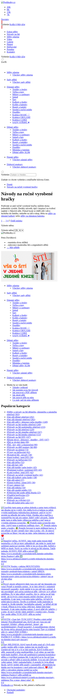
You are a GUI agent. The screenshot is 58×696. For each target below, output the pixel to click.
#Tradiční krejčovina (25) (18, 495)
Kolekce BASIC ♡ (21, 115)
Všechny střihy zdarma (22, 75)
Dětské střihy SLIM (21, 152)
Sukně (15, 97)
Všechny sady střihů (21, 82)
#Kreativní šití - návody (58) (19, 455)
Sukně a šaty (18, 137)
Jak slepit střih (18, 395)
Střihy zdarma (13, 37)
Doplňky (16, 112)
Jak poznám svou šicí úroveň (25, 390)
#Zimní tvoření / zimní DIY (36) (21, 482)
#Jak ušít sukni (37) (15, 480)
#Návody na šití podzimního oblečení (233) (26, 427)
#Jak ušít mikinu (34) (16, 487)
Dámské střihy (13, 87)
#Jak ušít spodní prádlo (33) (19, 490)
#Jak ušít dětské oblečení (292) (20, 417)
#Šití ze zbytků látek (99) (18, 442)
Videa (9, 39)
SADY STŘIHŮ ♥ (20, 122)
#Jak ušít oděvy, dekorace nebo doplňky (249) (27, 422)
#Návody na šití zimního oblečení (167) (24, 432)
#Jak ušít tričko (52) (15, 462)
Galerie (10, 42)
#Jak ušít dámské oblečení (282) (21, 419)
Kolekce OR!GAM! (21, 117)
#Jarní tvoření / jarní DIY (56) (20, 457)
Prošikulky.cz (7, 685)
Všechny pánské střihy (22, 159)
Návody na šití (13, 34)
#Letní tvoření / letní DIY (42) (20, 472)
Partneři (10, 692)
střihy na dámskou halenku (32, 216)
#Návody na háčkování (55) (19, 460)
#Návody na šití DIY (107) (19, 437)
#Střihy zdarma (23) (15, 498)
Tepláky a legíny (19, 89)
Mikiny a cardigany (21, 94)
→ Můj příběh (13, 247)
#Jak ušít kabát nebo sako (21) (20, 503)
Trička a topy (18, 92)
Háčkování (11, 47)
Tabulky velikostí (20, 387)
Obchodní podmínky (16, 690)
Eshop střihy (12, 32)
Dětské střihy (12, 127)
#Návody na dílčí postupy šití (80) (22, 447)
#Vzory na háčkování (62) (18, 452)
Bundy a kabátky (20, 142)
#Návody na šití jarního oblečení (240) (24, 424)
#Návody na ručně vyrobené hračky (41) (25, 475)
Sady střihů (12, 79)
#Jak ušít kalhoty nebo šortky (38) (22, 477)
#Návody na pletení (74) (17, 450)
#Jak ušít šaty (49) (15, 465)
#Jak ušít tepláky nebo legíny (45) (22, 467)
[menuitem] (9, 184)
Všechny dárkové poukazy (24, 167)
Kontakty (11, 52)
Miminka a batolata (20, 150)
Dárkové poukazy (15, 164)
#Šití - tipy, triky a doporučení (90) (22, 445)
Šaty (14, 99)
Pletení (10, 44)
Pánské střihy (13, 157)
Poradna (10, 49)
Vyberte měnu (7, 230)
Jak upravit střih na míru (23, 397)
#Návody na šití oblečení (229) (20, 429)
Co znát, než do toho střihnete (25, 400)
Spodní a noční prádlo (22, 109)
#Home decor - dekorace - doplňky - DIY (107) (28, 440)
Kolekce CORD (19, 120)
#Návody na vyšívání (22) (18, 500)
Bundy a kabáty (19, 107)
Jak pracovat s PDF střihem (24, 392)
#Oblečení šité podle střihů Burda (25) (24, 492)
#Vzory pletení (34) (15, 485)
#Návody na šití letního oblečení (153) (24, 434)
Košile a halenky (19, 104)
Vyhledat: (5, 174)
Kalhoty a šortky (19, 102)
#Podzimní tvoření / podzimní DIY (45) (24, 470)
